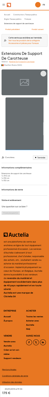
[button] (4, 5)
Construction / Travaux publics (25, 15)
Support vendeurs (12, 358)
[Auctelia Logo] (24, 235)
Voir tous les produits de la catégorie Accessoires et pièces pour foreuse (24, 41)
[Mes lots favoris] (32, 5)
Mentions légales (9, 369)
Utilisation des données (12, 382)
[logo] (9, 4)
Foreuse (28, 19)
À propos (8, 320)
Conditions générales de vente (15, 376)
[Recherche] (26, 5)
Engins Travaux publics (12, 19)
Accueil (7, 15)
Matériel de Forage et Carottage (21, 62)
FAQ (28, 329)
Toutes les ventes (34, 316)
